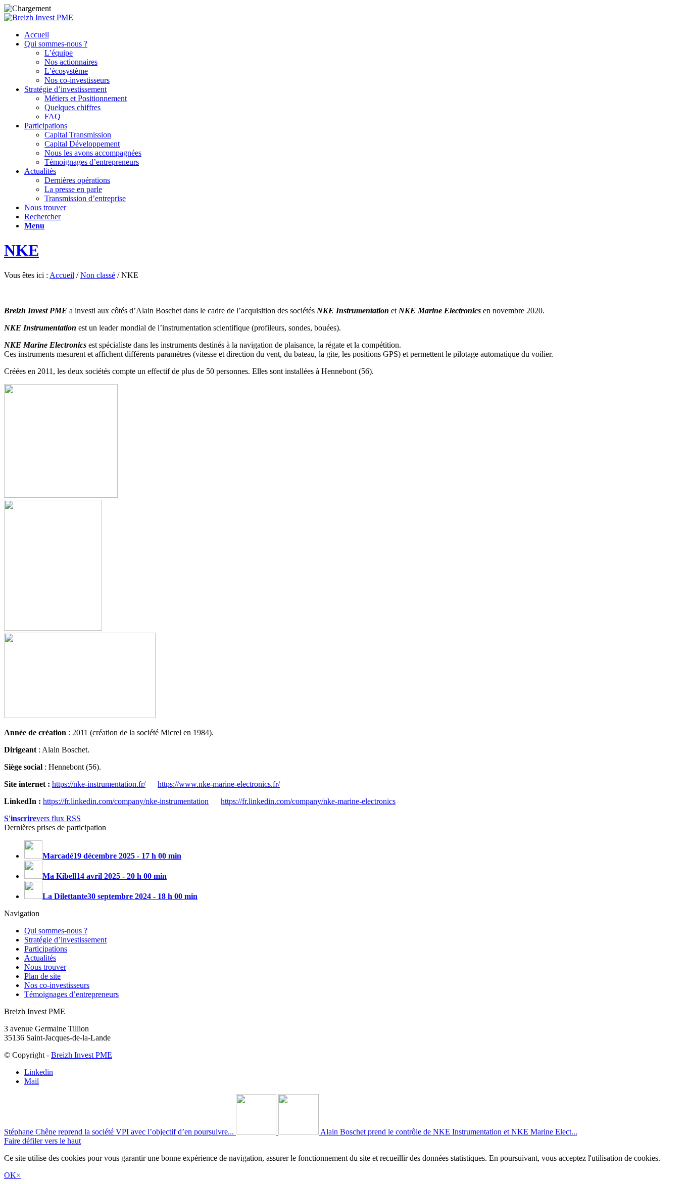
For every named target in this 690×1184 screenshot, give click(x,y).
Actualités (40, 958)
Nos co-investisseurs (56, 985)
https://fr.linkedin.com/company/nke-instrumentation (126, 801)
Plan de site (42, 976)
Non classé (97, 275)
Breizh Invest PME (81, 1055)
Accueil (62, 275)
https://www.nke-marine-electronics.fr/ (219, 784)
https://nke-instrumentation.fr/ (98, 784)
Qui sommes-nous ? (55, 930)
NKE (21, 250)
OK (10, 1175)
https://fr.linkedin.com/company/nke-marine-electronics (308, 801)
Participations (45, 948)
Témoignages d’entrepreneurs (71, 994)
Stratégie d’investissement (65, 939)
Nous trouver (45, 967)
